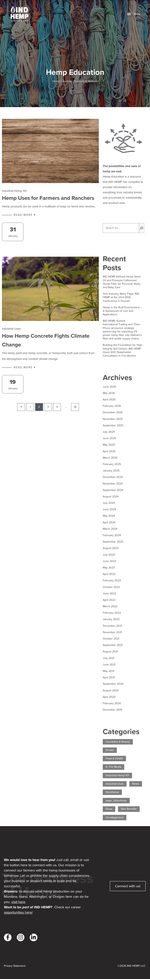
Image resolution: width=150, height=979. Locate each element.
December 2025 (113, 412)
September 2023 (113, 542)
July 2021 (108, 658)
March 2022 (110, 606)
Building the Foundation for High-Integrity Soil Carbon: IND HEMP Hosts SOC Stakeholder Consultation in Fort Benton (123, 350)
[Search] (141, 228)
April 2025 (109, 451)
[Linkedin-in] (33, 937)
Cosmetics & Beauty (118, 742)
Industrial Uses (11, 329)
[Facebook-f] (8, 937)
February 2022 (112, 613)
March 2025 (110, 458)
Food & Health (114, 758)
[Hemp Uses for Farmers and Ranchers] (50, 151)
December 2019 (112, 710)
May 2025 (109, 445)
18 (75, 407)
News (135, 784)
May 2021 (108, 671)
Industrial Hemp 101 (14, 191)
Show (109, 809)
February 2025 (112, 464)
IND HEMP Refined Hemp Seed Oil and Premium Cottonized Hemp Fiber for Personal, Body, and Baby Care (121, 282)
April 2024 (109, 522)
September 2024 (113, 490)
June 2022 (109, 593)
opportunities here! (18, 912)
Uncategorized (114, 817)
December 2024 (113, 477)
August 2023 (111, 548)
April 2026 (109, 399)
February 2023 (112, 580)
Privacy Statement (14, 966)
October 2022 (111, 587)
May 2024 (109, 516)
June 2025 (109, 438)
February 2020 (112, 703)
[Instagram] (20, 937)
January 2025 (111, 470)
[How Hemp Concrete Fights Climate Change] (50, 289)
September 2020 (113, 684)
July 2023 (109, 555)
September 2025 (113, 425)
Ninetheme (112, 792)
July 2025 (109, 432)
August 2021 (110, 651)
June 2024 (109, 509)
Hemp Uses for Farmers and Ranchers (48, 198)
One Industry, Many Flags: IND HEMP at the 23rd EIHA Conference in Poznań (121, 297)
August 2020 (111, 690)
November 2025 (113, 419)
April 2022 (109, 600)
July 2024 (109, 503)
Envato (110, 750)
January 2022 (111, 619)
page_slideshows (116, 800)
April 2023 (109, 574)
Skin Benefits (129, 809)
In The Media (113, 767)
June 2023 (109, 561)
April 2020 (109, 697)
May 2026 (109, 393)
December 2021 (112, 626)
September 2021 (113, 645)
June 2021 (109, 664)
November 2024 (113, 484)
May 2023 (109, 567)
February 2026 (112, 406)
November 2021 (112, 632)
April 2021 (109, 677)
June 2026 (109, 387)
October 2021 (111, 639)
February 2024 (112, 535)
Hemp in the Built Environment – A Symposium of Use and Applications (122, 311)
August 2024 (111, 496)
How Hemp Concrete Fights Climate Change (45, 340)
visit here (18, 901)
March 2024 (110, 529)
